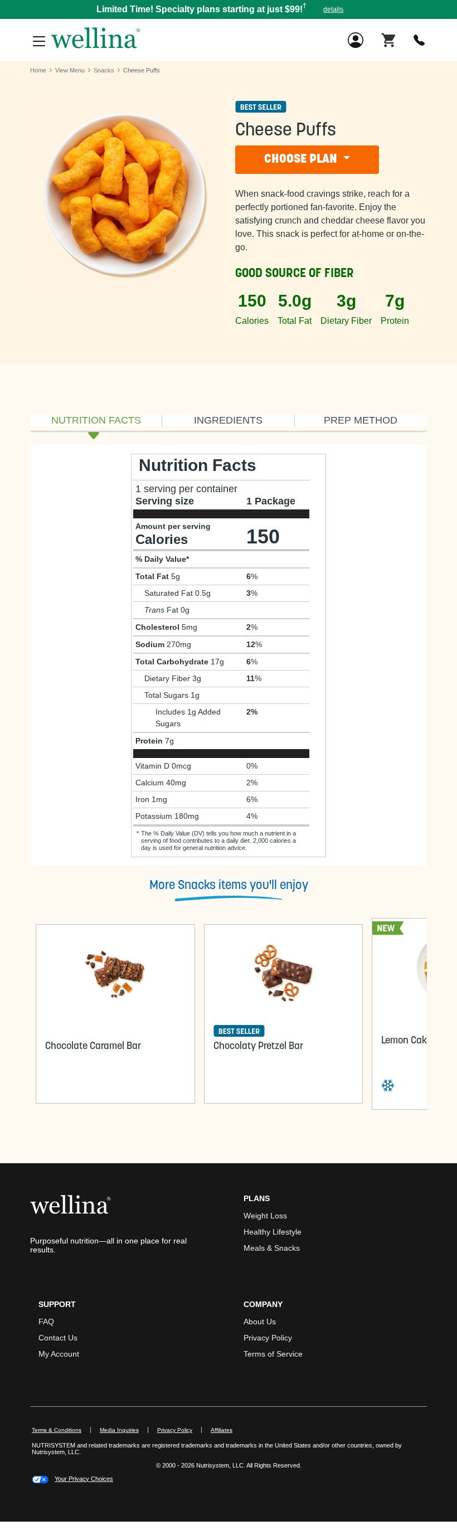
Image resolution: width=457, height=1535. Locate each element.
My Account (58, 1353)
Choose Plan (302, 159)
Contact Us (57, 1337)
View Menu (70, 70)
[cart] (388, 39)
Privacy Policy (268, 1337)
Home (38, 70)
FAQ (46, 1321)
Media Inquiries (124, 1430)
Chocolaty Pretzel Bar (258, 1047)
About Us (260, 1321)
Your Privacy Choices (84, 1478)
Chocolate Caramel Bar (93, 1047)
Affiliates (226, 1430)
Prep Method (360, 420)
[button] (228, 9)
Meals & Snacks (272, 1247)
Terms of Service (273, 1353)
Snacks (104, 70)
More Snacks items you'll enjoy (228, 886)
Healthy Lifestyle (273, 1231)
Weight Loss (265, 1215)
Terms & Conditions (56, 1430)
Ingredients (228, 420)
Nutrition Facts (96, 420)
